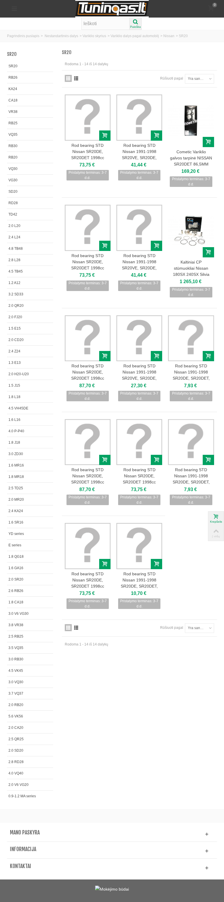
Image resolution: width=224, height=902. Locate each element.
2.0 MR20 (16, 500)
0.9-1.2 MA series (22, 796)
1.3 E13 (14, 363)
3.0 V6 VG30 (18, 614)
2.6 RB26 (15, 591)
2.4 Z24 (14, 351)
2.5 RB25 (15, 636)
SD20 (13, 192)
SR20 (13, 66)
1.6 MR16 (16, 465)
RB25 (13, 123)
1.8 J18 (14, 442)
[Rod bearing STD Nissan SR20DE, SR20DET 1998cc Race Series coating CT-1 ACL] (88, 117)
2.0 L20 (14, 226)
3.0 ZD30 (15, 454)
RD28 (13, 203)
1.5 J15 (14, 385)
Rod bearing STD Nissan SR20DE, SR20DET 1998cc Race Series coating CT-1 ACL (87, 157)
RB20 (13, 157)
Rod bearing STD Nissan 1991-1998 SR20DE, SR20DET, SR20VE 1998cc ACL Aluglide (191, 378)
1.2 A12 (14, 283)
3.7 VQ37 (15, 693)
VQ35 (13, 134)
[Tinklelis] (68, 78)
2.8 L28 (14, 260)
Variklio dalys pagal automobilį (135, 36)
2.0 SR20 (15, 579)
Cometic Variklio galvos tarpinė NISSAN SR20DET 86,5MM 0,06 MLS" (191, 161)
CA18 (13, 100)
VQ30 (13, 169)
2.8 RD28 (16, 762)
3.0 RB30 (15, 659)
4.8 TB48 (15, 249)
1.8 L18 (14, 397)
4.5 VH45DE (18, 408)
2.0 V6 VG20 (18, 785)
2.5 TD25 (15, 488)
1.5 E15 (14, 328)
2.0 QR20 (16, 306)
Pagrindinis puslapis (23, 36)
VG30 (13, 180)
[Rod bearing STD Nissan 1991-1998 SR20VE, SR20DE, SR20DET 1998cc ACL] (139, 117)
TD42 (12, 214)
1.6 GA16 (15, 568)
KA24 (12, 89)
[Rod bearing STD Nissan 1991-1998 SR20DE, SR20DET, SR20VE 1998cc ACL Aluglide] (191, 338)
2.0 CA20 (15, 728)
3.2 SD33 (15, 294)
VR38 (13, 112)
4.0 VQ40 (15, 773)
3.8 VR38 (15, 625)
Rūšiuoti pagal (171, 78)
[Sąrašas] (76, 78)
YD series (16, 534)
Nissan (168, 36)
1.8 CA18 (15, 602)
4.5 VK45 (15, 671)
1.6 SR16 (15, 522)
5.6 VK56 (15, 716)
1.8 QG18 (16, 557)
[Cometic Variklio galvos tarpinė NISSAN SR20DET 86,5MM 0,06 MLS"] (191, 120)
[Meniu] (14, 9)
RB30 (13, 146)
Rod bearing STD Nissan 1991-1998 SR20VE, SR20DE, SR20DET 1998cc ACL (139, 154)
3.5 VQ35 (15, 648)
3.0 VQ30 (15, 682)
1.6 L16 (14, 420)
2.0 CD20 (16, 340)
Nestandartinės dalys (61, 36)
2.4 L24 (14, 237)
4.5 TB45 (15, 271)
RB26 (13, 77)
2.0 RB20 (15, 705)
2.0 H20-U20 (18, 374)
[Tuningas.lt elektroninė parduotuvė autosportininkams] (112, 8)
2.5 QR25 (16, 739)
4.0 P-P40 (16, 431)
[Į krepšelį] (105, 135)
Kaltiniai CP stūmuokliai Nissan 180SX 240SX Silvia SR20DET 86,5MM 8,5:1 (191, 274)
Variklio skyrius (94, 36)
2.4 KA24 (15, 511)
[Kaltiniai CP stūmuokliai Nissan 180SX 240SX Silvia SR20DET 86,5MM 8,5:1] (191, 231)
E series (14, 545)
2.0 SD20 (15, 750)
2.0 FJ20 (15, 317)
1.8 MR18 (16, 477)
